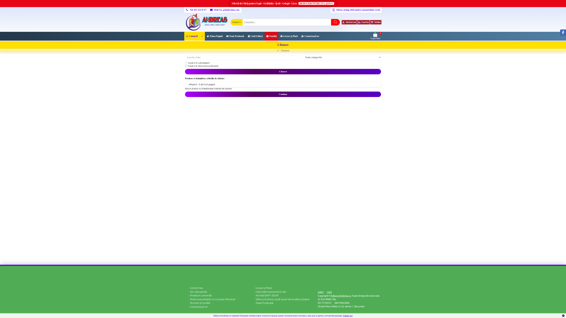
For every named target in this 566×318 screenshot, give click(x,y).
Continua (283, 94)
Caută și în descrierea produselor (203, 65)
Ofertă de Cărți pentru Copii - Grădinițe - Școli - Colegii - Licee (282, 3)
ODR (329, 292)
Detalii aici (348, 315)
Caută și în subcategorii (199, 62)
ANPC (321, 292)
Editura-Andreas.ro (341, 295)
